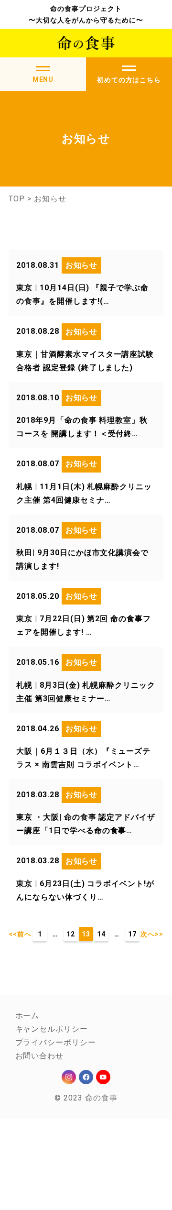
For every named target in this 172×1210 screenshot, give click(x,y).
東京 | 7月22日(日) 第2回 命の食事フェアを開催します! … (83, 625)
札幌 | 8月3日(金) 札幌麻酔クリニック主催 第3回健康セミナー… (85, 692)
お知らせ (81, 265)
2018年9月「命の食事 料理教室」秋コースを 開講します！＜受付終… (82, 427)
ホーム (27, 1015)
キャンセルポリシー (51, 1029)
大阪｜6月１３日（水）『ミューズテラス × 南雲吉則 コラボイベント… (83, 758)
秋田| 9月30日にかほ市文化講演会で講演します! (82, 559)
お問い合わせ (39, 1055)
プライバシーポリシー (56, 1042)
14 (101, 934)
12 (70, 934)
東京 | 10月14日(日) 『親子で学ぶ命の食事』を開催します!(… (82, 294)
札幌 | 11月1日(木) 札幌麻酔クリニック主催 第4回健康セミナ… (84, 493)
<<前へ (20, 934)
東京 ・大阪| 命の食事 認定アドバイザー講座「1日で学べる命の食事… (85, 824)
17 (132, 934)
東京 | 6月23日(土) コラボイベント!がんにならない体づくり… (85, 890)
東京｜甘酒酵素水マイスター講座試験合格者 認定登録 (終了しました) (85, 361)
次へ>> (151, 934)
